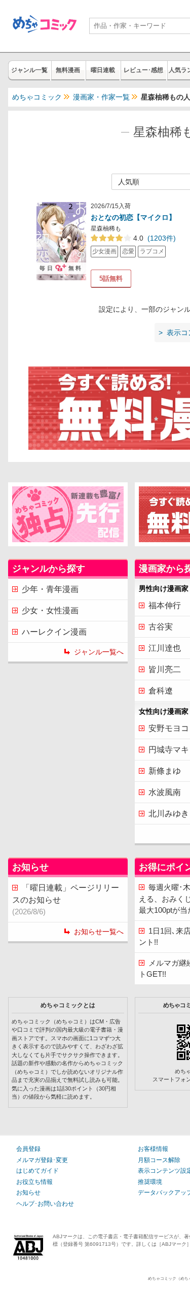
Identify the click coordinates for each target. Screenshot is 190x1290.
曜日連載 (103, 70)
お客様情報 (153, 1148)
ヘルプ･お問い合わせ (45, 1203)
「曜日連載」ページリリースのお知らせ (65, 899)
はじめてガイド (37, 1170)
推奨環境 (150, 1181)
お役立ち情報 (34, 1181)
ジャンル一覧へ (99, 652)
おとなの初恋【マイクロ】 (133, 217)
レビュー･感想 (143, 70)
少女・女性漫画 (50, 610)
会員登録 (28, 1148)
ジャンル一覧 (29, 70)
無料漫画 (68, 70)
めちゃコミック (37, 97)
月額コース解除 (159, 1160)
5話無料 (111, 278)
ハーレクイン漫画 (54, 631)
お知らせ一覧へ (99, 932)
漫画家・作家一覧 (101, 97)
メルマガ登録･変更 (42, 1160)
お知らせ (28, 1192)
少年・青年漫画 (50, 589)
